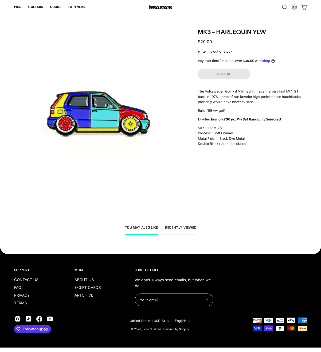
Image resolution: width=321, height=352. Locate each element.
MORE (79, 270)
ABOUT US (84, 279)
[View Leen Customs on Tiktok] (28, 318)
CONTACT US (26, 279)
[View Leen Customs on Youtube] (50, 318)
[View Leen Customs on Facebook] (39, 318)
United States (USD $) (147, 321)
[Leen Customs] (160, 7)
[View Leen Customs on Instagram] (17, 318)
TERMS (20, 303)
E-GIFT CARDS (87, 287)
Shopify (184, 329)
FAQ (17, 287)
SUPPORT (22, 270)
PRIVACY (22, 295)
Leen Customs (151, 329)
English (180, 321)
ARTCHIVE (83, 295)
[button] (18, 7)
